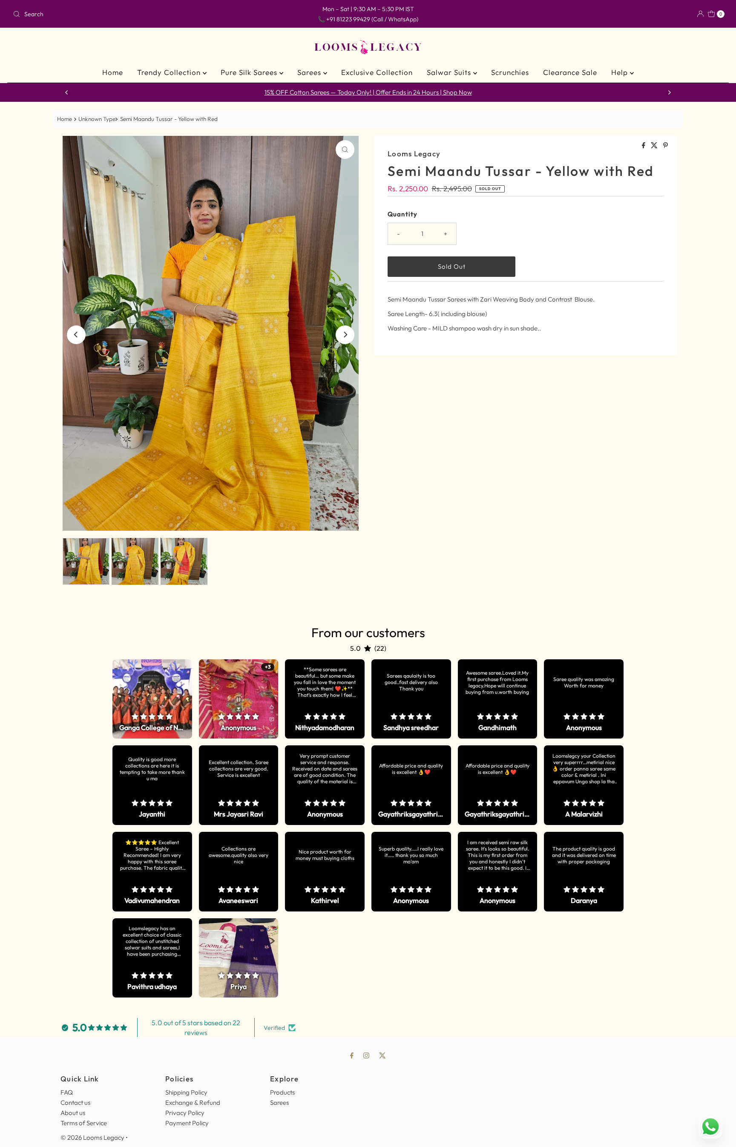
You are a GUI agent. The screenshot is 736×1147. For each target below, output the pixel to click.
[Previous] (67, 92)
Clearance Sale (570, 72)
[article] (152, 699)
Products (282, 1092)
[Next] (669, 92)
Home (112, 72)
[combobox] (126, 14)
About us (72, 1113)
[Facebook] (352, 1055)
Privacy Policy (184, 1113)
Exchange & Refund (192, 1102)
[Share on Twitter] (655, 145)
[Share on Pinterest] (665, 145)
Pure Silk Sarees (250, 72)
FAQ (66, 1092)
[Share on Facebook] (644, 145)
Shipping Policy (186, 1092)
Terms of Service (83, 1123)
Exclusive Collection (377, 72)
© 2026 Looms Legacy (92, 1137)
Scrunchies (510, 72)
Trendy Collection (170, 72)
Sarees (310, 72)
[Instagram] (366, 1055)
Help (620, 72)
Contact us (75, 1102)
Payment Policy (187, 1123)
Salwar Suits (450, 72)
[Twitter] (382, 1055)
